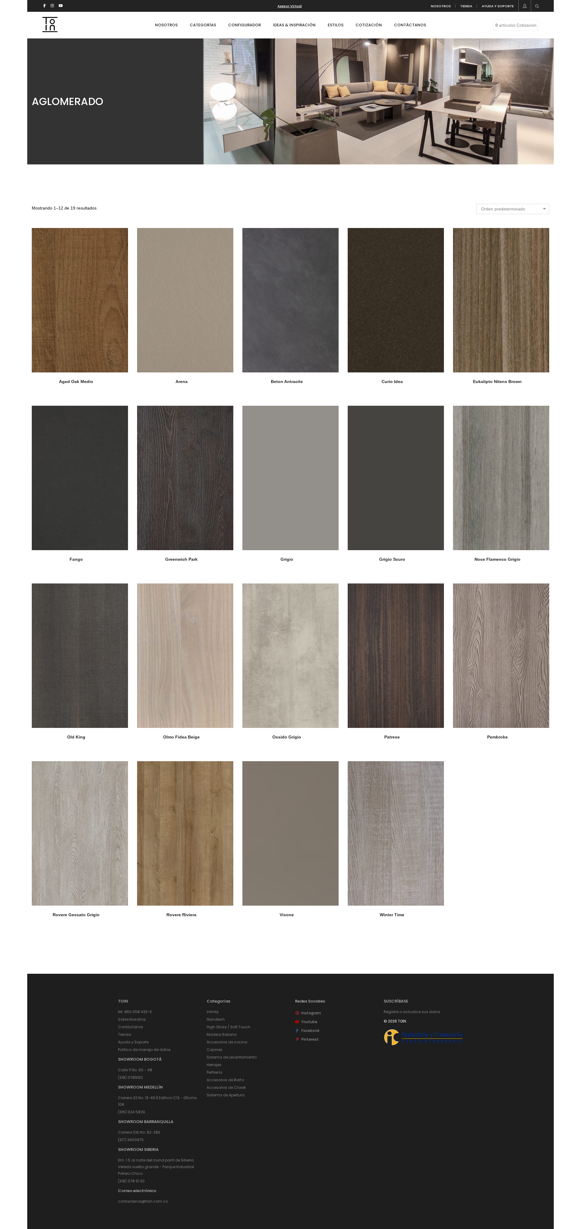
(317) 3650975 (131, 1139)
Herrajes (214, 1064)
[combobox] (512, 209)
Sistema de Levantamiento (232, 1057)
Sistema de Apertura (226, 1095)
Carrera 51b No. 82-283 (139, 1132)
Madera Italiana (222, 1034)
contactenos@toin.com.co (143, 1201)
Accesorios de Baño (225, 1079)
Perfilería (214, 1072)
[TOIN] (49, 29)
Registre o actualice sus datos (412, 1011)
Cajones (214, 1049)
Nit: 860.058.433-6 (135, 1011)
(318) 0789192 (130, 1077)
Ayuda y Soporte (133, 1042)
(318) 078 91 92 (131, 1181)
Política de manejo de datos (144, 1049)
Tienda (124, 1034)
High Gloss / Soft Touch (228, 1026)
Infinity (213, 1011)
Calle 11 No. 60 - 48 (135, 1069)
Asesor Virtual (289, 6)
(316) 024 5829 (131, 1112)
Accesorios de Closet (226, 1087)
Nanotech (216, 1019)
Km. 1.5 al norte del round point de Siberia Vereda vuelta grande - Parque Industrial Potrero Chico (156, 1167)
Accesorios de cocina (227, 1042)
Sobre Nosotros (132, 1019)
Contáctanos (130, 1026)
